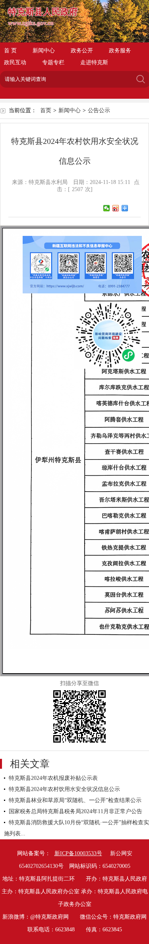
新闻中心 (44, 51)
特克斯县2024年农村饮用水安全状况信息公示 (64, 789)
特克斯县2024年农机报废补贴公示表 (53, 778)
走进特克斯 (94, 62)
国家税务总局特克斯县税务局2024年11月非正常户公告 (75, 811)
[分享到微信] (106, 208)
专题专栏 (53, 62)
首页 (45, 110)
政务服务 (120, 51)
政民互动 (15, 62)
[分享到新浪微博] (115, 208)
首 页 (10, 51)
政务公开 (82, 51)
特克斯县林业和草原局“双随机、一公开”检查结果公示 (75, 800)
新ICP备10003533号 (78, 853)
